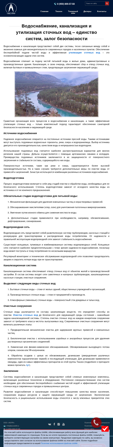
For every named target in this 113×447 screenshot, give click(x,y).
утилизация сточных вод (84, 52)
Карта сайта (89, 429)
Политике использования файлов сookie (59, 443)
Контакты (101, 11)
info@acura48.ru (12, 426)
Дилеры (87, 11)
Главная (44, 11)
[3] (107, 3)
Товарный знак (73, 12)
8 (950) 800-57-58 (66, 3)
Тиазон (58, 11)
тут (27, 365)
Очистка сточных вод (25, 314)
